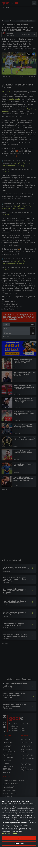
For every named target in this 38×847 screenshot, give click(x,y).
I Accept (19, 838)
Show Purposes (19, 843)
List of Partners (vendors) (9, 833)
